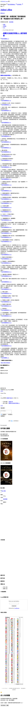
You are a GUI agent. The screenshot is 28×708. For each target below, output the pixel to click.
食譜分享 (11, 401)
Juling (2, 391)
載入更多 (2, 408)
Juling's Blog (6, 9)
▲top (2, 405)
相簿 (4, 24)
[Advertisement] (14, 522)
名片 (4, 27)
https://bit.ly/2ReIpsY (5, 362)
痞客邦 (8, 398)
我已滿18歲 (3, 705)
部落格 (4, 26)
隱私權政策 (23, 688)
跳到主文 (3, 13)
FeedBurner (16, 608)
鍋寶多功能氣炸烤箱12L (6, 75)
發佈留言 (2, 416)
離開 (7, 705)
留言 (11, 398)
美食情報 (11, 22)
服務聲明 (14, 689)
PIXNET (6, 688)
